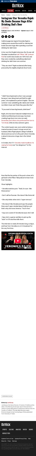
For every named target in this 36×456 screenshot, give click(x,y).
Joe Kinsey (5, 27)
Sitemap (14, 441)
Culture (10, 11)
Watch (24, 11)
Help (29, 438)
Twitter (6, 36)
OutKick (18, 5)
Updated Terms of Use (7, 438)
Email (9, 36)
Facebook (2, 36)
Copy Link (12, 36)
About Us (3, 441)
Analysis (17, 11)
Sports (4, 11)
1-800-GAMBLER (26, 448)
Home (3, 15)
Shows (30, 11)
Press (9, 441)
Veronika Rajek (7, 396)
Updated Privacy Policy (21, 438)
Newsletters (6, 433)
